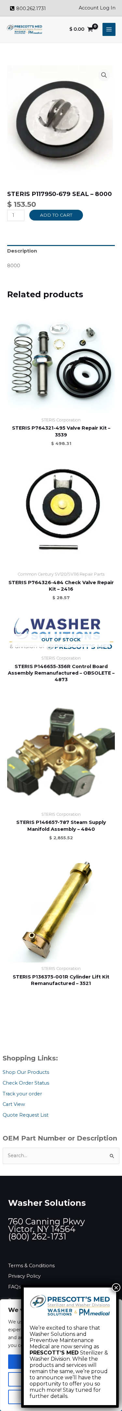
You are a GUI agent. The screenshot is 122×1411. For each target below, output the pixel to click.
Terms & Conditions (31, 1266)
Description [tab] (22, 251)
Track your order (22, 1094)
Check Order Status (26, 1083)
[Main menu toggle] (108, 29)
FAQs (14, 1287)
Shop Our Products (26, 1072)
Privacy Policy (24, 1276)
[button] (104, 75)
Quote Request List (25, 1115)
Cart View (14, 1104)
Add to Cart (56, 215)
